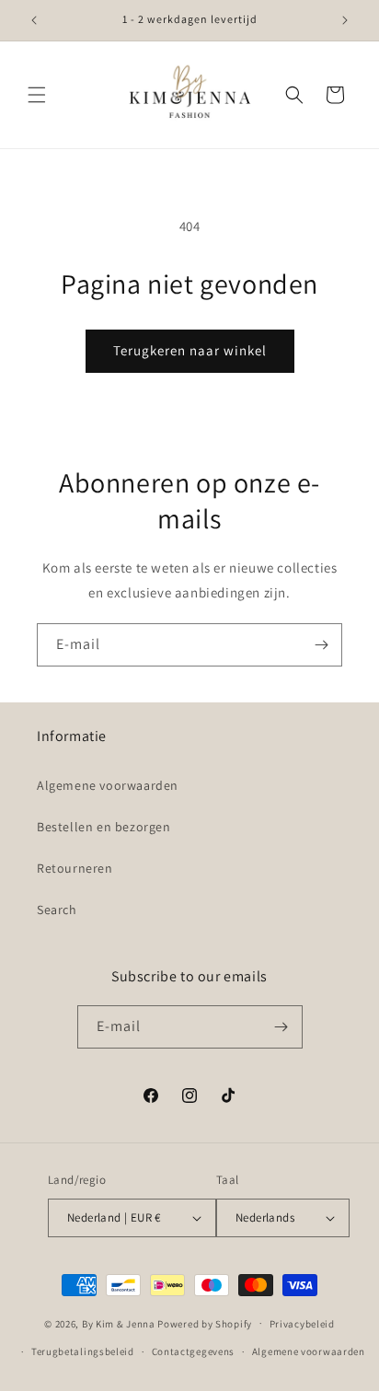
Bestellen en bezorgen (104, 826)
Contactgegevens (193, 1351)
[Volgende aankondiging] (345, 20)
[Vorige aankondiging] (34, 20)
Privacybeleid (302, 1323)
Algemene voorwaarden (107, 785)
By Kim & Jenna (118, 1322)
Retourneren (75, 868)
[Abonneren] (321, 645)
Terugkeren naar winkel (190, 350)
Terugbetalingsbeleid (82, 1351)
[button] (37, 95)
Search (57, 909)
